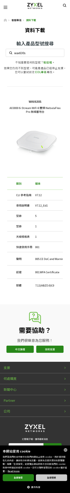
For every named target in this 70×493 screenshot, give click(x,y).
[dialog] (35, 469)
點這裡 (47, 62)
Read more (14, 471)
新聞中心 (10, 389)
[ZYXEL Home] (35, 5)
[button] (35, 487)
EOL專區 (41, 72)
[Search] (64, 5)
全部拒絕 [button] (51, 477)
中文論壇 (20, 349)
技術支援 (50, 349)
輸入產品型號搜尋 (35, 43)
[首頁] (5, 20)
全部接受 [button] (18, 477)
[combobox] (65, 450)
